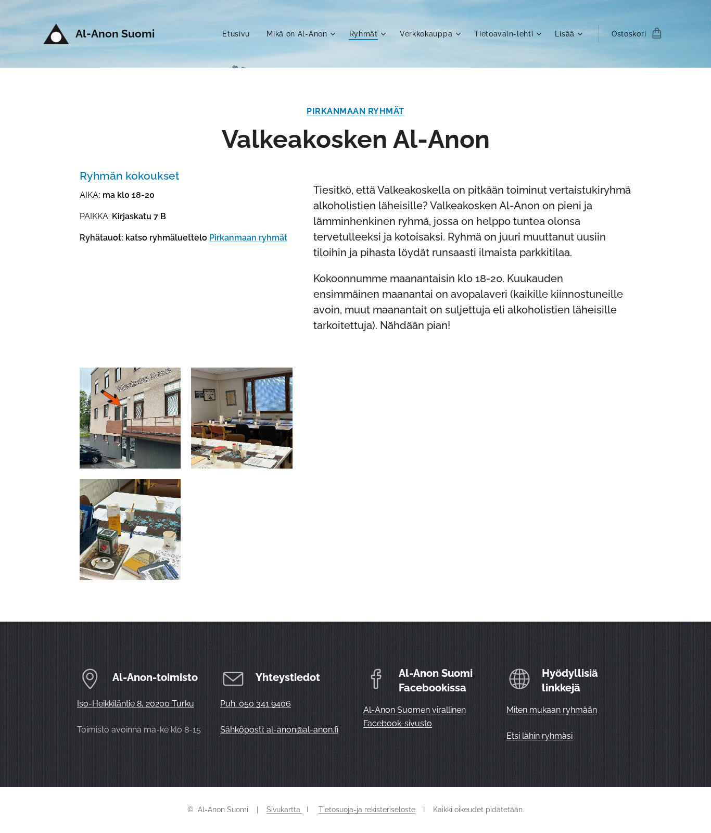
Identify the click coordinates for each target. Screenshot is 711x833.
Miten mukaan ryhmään (551, 710)
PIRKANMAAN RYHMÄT (355, 111)
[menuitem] (239, 34)
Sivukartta (284, 809)
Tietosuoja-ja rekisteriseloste (367, 809)
